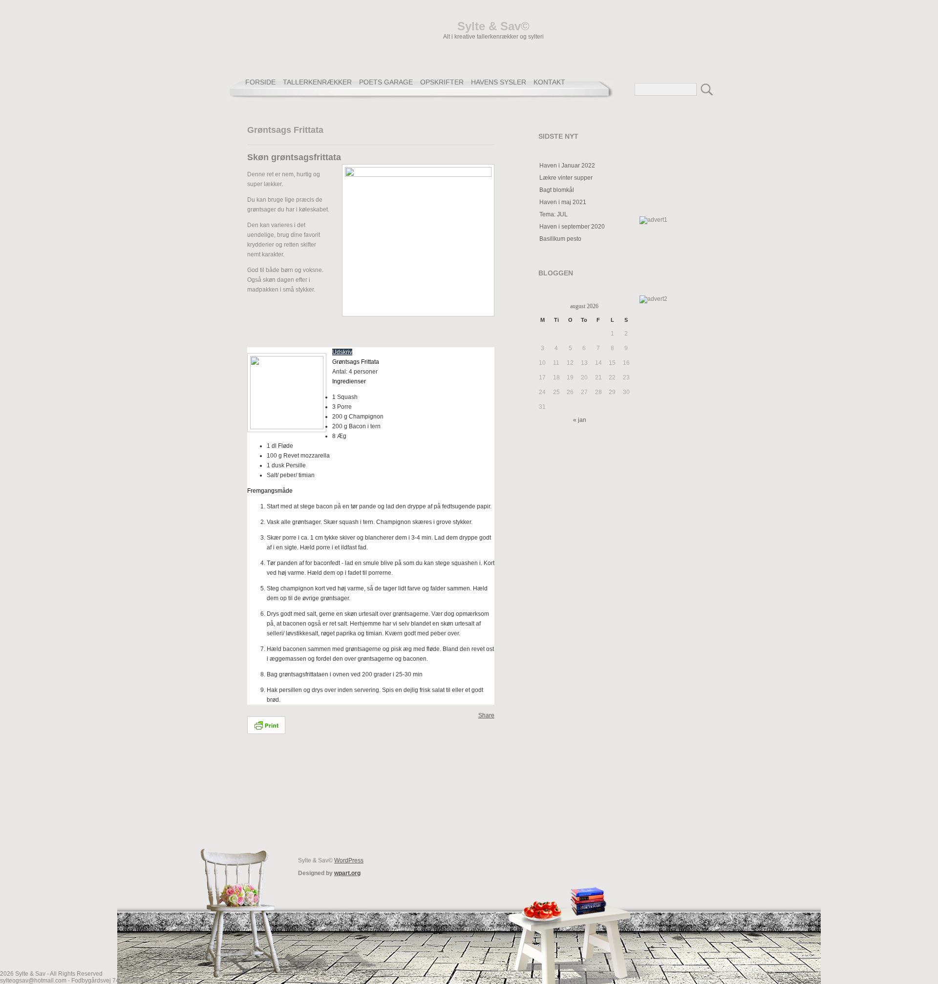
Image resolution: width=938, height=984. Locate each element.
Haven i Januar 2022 (567, 165)
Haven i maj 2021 (562, 202)
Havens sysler (498, 82)
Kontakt (549, 82)
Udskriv (342, 352)
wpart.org (347, 873)
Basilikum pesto (560, 238)
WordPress (348, 860)
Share (486, 715)
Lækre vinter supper (566, 177)
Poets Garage (386, 82)
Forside (260, 82)
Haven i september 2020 (572, 226)
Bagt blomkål (556, 190)
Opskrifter (442, 82)
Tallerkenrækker (317, 82)
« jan (579, 420)
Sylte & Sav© (493, 26)
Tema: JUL (553, 214)
